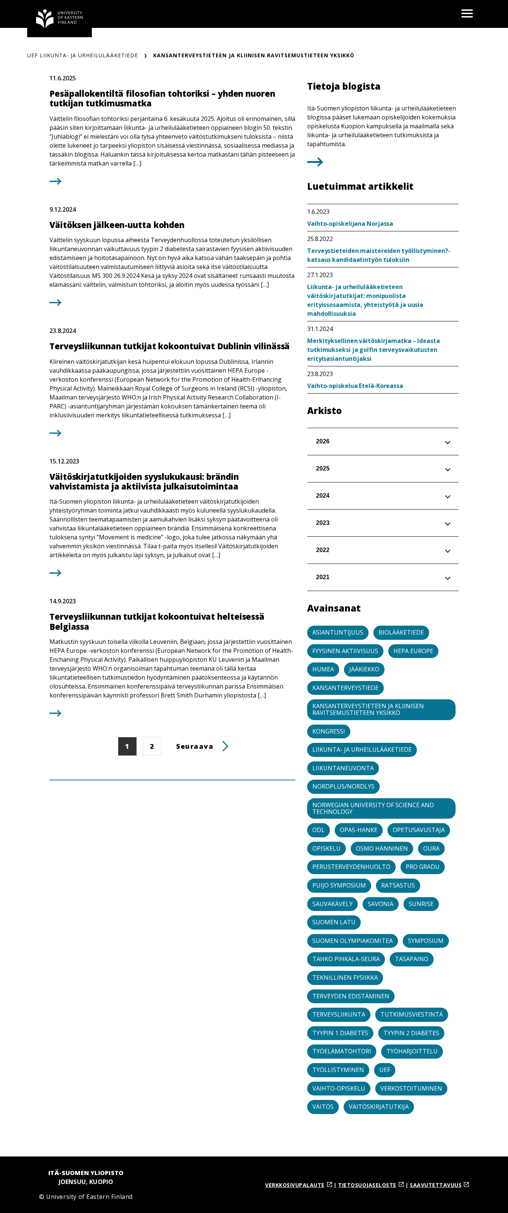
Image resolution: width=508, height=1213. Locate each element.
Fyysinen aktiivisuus (345, 651)
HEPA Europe (413, 651)
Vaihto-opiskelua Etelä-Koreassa (355, 386)
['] (315, 164)
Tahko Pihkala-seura (346, 959)
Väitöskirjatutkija (379, 1107)
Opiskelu (326, 848)
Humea (323, 669)
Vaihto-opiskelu (338, 1088)
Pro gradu (423, 867)
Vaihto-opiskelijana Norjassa (350, 223)
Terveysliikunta (338, 1014)
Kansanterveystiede (345, 688)
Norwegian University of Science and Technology (373, 808)
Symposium (426, 941)
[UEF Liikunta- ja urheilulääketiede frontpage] (59, 18)
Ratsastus (398, 885)
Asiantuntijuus (337, 632)
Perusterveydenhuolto (351, 867)
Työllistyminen (338, 1070)
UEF (384, 1070)
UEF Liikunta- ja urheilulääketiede (82, 55)
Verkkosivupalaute (295, 1184)
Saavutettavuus (436, 1184)
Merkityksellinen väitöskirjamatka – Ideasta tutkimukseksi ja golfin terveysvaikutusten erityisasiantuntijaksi (373, 350)
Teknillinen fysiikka (345, 977)
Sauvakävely (332, 904)
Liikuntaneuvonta (343, 768)
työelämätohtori (341, 1051)
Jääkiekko (364, 669)
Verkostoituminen (411, 1088)
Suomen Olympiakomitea (352, 941)
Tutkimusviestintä (411, 1014)
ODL (318, 830)
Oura (431, 848)
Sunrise (421, 904)
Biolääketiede (401, 632)
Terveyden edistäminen (350, 996)
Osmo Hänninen (382, 848)
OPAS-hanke (358, 830)
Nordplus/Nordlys (343, 786)
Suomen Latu (334, 922)
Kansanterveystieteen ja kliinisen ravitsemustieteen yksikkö (368, 709)
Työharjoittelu (412, 1051)
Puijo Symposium (339, 885)
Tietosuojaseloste (367, 1184)
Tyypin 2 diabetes (411, 1033)
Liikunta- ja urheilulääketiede (362, 749)
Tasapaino (411, 959)
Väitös (323, 1107)
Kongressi (328, 731)
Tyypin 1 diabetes (340, 1033)
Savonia (380, 904)
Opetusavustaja (419, 830)
